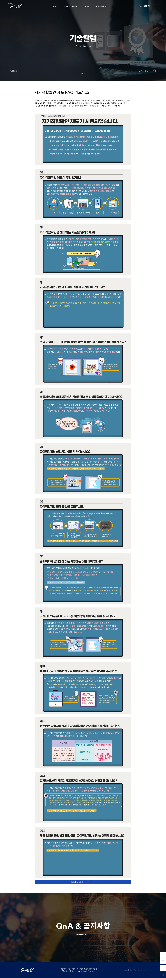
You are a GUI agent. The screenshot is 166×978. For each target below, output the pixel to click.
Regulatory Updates (70, 6)
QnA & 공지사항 (100, 6)
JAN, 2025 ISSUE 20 (146, 6)
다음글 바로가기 (82, 935)
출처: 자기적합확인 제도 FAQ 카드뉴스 (83, 882)
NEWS (55, 6)
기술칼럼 (86, 6)
